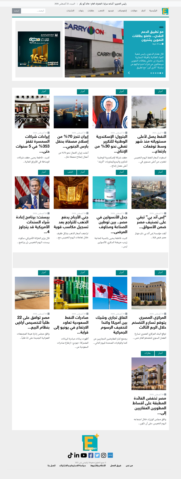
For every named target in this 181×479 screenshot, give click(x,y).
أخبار (143, 10)
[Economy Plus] (165, 11)
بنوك (81, 10)
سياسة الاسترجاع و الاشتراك (72, 465)
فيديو (111, 10)
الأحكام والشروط (98, 465)
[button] (114, 73)
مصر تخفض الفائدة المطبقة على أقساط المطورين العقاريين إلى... (149, 406)
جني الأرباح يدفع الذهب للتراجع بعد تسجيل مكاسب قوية (71, 222)
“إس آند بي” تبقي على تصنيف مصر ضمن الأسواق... (151, 222)
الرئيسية (153, 10)
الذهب (101, 10)
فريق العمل (115, 465)
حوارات (134, 10)
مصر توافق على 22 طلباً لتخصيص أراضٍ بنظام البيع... (32, 322)
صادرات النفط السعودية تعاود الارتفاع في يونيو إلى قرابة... (71, 325)
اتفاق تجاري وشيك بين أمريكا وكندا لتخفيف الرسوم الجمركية (111, 325)
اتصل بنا (51, 465)
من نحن (129, 465)
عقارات (91, 10)
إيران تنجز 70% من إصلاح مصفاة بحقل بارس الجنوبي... (72, 141)
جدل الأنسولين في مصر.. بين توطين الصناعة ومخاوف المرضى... (112, 225)
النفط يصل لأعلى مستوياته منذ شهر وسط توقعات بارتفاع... (150, 144)
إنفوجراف (122, 10)
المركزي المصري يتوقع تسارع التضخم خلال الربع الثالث (149, 322)
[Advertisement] (90, 260)
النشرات (70, 10)
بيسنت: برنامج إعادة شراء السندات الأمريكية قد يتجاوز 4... (32, 225)
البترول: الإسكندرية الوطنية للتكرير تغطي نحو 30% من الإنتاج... (111, 144)
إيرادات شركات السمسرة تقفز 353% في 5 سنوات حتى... (32, 144)
